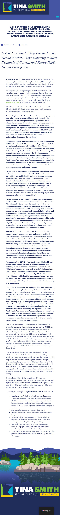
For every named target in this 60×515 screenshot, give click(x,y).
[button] (57, 17)
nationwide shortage (12, 102)
